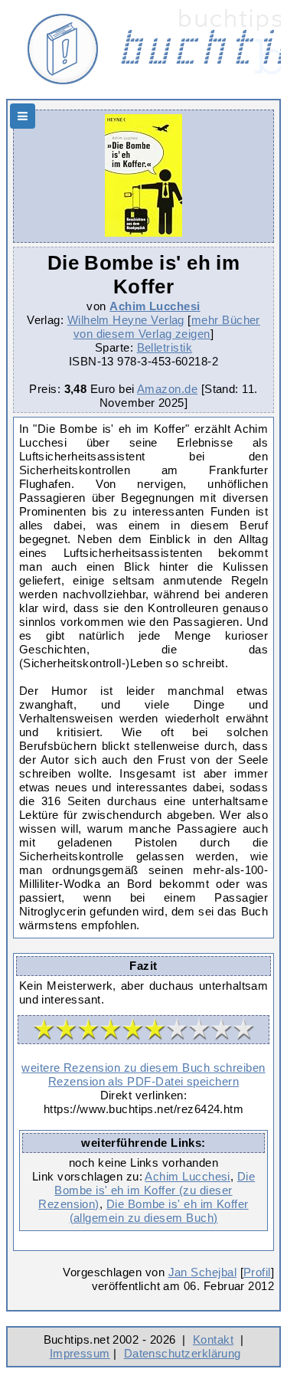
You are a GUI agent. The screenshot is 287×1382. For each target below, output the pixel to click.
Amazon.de (167, 388)
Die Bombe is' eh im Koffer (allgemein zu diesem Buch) (159, 1210)
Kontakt (213, 1339)
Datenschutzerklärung (182, 1353)
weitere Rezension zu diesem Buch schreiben (143, 1067)
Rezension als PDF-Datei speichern (143, 1081)
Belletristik (165, 347)
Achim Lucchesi (154, 306)
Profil (257, 1272)
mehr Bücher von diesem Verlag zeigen (166, 326)
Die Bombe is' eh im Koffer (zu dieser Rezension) (146, 1190)
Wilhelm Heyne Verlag (125, 319)
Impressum (80, 1353)
